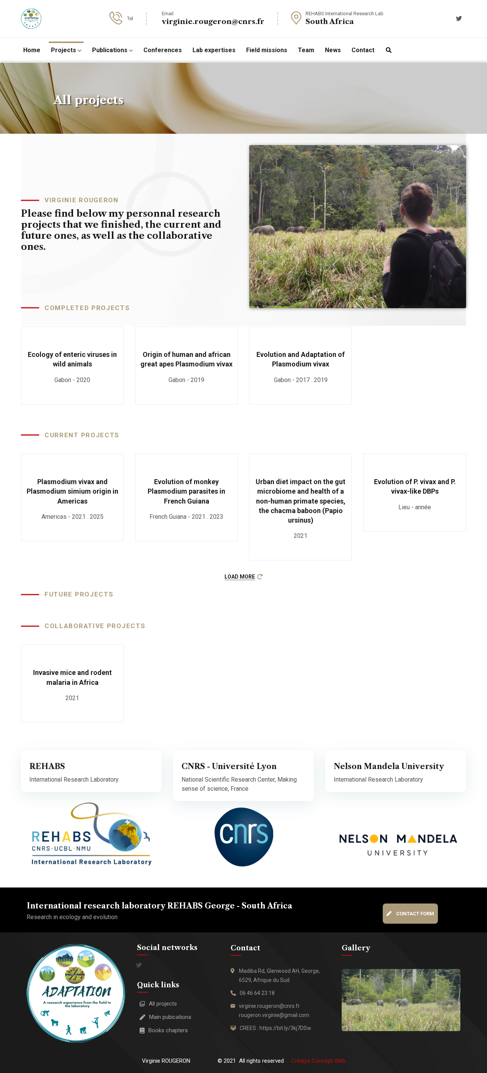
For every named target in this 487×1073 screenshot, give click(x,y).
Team (306, 50)
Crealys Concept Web (318, 1060)
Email (167, 13)
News (333, 50)
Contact (363, 50)
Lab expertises (214, 50)
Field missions (266, 50)
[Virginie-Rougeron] (31, 18)
